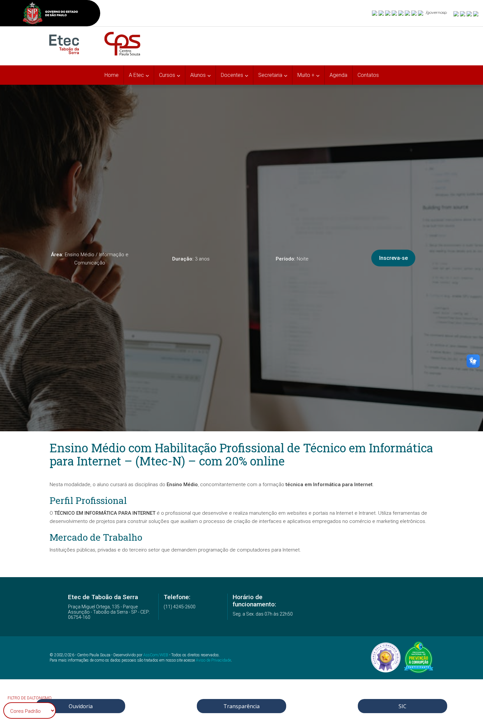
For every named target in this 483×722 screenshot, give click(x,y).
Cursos (167, 75)
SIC (402, 706)
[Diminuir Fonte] (463, 13)
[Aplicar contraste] (469, 13)
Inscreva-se (393, 258)
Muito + (305, 75)
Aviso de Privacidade (213, 660)
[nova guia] (476, 13)
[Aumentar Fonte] (456, 13)
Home (111, 75)
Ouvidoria (81, 706)
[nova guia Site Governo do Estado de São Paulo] (50, 14)
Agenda (338, 75)
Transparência (241, 706)
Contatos (368, 75)
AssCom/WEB (155, 655)
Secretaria (270, 75)
